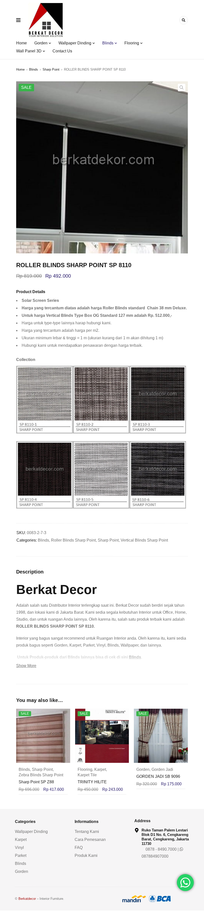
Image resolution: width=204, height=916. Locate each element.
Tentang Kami (87, 831)
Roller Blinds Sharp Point (73, 540)
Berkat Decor (56, 589)
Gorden (143, 769)
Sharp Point (51, 69)
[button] (181, 87)
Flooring (85, 769)
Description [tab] (30, 571)
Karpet (100, 769)
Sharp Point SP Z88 (36, 782)
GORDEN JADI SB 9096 (158, 776)
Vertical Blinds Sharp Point (144, 540)
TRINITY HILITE (92, 782)
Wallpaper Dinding (31, 831)
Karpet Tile (87, 775)
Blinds (33, 69)
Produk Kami (86, 855)
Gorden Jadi (162, 769)
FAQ (79, 847)
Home (20, 69)
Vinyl (19, 847)
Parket (20, 855)
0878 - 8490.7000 (161, 849)
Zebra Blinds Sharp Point (41, 775)
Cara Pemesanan (90, 839)
